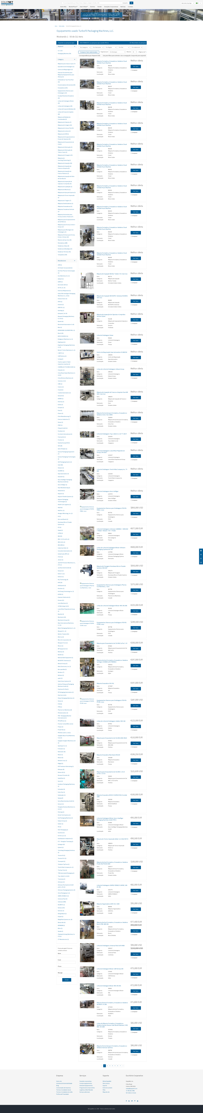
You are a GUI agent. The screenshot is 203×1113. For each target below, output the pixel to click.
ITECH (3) (60, 557)
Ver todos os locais (131, 1093)
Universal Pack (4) (62, 899)
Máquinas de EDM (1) (63, 134)
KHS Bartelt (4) (62, 585)
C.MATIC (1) (61, 353)
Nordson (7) (61, 672)
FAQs (104, 1090)
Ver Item (135, 66)
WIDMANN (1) (61, 925)
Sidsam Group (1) (62, 821)
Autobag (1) (61, 310)
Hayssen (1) (61, 493)
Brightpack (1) (61, 342)
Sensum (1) (61, 804)
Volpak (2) (60, 916)
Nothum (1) (61, 675)
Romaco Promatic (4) (63, 775)
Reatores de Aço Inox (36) (64, 240)
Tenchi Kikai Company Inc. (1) (65, 867)
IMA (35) (60, 536)
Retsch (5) (60, 757)
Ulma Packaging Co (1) (64, 893)
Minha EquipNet (107, 1081)
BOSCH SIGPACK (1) (63, 336)
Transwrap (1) (61, 879)
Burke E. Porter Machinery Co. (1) (66, 350)
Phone (59, 966)
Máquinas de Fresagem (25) (65, 155)
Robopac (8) (61, 769)
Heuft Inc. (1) (61, 510)
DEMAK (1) (60, 398)
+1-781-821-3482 (130, 1091)
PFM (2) (60, 707)
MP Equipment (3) (62, 649)
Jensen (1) (60, 560)
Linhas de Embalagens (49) (65, 106)
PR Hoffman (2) (62, 721)
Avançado (125, 3)
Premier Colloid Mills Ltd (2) (65, 724)
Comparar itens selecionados (88, 52)
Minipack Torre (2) (63, 643)
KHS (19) (60, 582)
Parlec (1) (60, 701)
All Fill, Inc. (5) (61, 288)
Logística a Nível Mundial (86, 1090)
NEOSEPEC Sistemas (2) (64, 660)
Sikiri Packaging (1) (63, 830)
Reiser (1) (60, 755)
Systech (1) (61, 847)
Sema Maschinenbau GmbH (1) (66, 801)
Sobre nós (59, 1081)
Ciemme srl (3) (62, 381)
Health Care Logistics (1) (64, 504)
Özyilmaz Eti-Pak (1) (63, 689)
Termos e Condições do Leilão (64, 1092)
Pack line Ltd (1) (62, 695)
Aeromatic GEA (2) (63, 285)
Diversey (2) (61, 401)
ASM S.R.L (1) (61, 307)
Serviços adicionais (85, 1092)
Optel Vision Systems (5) (64, 681)
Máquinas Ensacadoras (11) (65, 206)
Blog (57, 1085)
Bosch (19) (60, 333)
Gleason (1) (61, 468)
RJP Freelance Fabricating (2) (66, 766)
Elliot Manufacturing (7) (64, 416)
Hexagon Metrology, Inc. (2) (65, 513)
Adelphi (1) (61, 279)
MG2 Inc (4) (61, 637)
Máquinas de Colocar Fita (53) (66, 128)
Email (59, 960)
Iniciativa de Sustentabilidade (64, 1083)
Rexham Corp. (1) (62, 760)
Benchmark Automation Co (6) (66, 324)
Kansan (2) (61, 571)
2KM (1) (60, 265)
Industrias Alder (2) (63, 548)
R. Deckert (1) (61, 749)
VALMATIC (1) (61, 905)
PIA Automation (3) (63, 713)
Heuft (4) (60, 507)
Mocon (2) (60, 646)
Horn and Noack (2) (63, 519)
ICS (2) (59, 527)
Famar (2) (60, 422)
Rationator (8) (61, 752)
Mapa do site (106, 1092)
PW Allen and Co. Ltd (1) (64, 732)
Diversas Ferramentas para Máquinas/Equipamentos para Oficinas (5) (66, 75)
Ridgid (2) (60, 763)
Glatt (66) (60, 465)
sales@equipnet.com (131, 1088)
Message (60, 973)
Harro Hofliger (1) (62, 485)
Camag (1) (60, 359)
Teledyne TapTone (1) (63, 864)
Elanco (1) (60, 413)
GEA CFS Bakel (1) (62, 449)
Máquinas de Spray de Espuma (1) (67, 192)
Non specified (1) (62, 669)
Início (56, 26)
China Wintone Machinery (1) (65, 378)
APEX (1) (60, 301)
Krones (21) (61, 600)
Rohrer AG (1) (61, 772)
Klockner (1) (61, 588)
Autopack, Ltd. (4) (62, 313)
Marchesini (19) (62, 617)
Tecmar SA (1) (61, 855)
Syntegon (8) (61, 844)
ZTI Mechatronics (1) (63, 939)
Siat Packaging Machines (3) (65, 818)
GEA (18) (60, 446)
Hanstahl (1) (61, 476)
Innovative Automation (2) (65, 551)
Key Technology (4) (63, 579)
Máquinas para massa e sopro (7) (66, 64)
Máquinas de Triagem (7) (64, 200)
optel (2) (60, 678)
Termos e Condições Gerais (63, 1090)
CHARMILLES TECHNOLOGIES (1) (66, 367)
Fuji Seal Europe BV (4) (64, 443)
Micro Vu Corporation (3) (64, 640)
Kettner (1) (61, 577)
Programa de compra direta (87, 1088)
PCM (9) (60, 704)
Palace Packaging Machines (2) (66, 698)
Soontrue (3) (61, 833)
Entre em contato (107, 1088)
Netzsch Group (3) (62, 663)
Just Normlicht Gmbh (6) (64, 568)
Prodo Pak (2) (61, 730)
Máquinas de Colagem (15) (65, 125)
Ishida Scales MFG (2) (63, 554)
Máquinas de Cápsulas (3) (64, 122)
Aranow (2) (61, 304)
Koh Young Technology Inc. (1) (66, 591)
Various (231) (61, 908)
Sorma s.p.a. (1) (62, 835)
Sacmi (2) (60, 781)
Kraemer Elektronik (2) (64, 597)
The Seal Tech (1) (62, 870)
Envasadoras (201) (63, 88)
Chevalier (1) (61, 370)
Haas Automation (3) (63, 474)
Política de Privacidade (62, 1094)
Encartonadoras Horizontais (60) (66, 85)
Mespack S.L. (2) (62, 631)
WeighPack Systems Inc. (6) (65, 919)
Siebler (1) (60, 824)
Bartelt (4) (60, 321)
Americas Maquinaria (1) (64, 290)
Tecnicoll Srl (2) (62, 858)
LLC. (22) (60, 50)
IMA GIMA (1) (61, 545)
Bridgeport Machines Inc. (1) (65, 339)
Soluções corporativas (86, 1081)
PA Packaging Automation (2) (66, 692)
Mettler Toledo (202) (63, 634)
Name (59, 953)
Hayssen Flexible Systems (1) (65, 496)
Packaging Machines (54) (64, 53)
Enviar (67, 980)
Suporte (105, 1085)
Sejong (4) (60, 798)
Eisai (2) (60, 410)
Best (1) (60, 327)
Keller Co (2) (61, 574)
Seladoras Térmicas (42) (64, 252)
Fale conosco (106, 1083)
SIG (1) (59, 827)
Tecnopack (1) (61, 861)
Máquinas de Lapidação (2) (65, 186)
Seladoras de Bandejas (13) (65, 249)
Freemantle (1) (62, 437)
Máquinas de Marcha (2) (64, 189)
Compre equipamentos (86, 1083)
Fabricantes (61, 26)
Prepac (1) (60, 727)
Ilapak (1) (60, 530)
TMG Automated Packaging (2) (66, 873)
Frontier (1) (61, 440)
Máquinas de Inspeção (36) (65, 163)
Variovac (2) (61, 911)
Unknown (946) (62, 902)
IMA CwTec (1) (61, 542)
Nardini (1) (60, 654)
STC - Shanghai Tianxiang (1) (65, 841)
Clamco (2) (61, 387)
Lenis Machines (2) (63, 603)
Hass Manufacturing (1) (64, 487)
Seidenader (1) (61, 795)
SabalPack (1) (61, 778)
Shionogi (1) (61, 812)
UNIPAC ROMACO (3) (63, 896)
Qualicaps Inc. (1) (62, 746)
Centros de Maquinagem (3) (65, 69)
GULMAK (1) (61, 471)
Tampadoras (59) (62, 255)
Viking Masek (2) (62, 913)
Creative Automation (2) (64, 393)
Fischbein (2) (61, 431)
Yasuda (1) (60, 931)
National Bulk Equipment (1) (65, 657)
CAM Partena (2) (62, 356)
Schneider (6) (61, 789)
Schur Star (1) (61, 792)
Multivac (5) (61, 652)
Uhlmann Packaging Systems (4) (66, 890)
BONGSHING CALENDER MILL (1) (66, 330)
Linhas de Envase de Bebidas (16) (66, 109)
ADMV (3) (60, 282)
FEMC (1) (60, 425)
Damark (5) (61, 396)
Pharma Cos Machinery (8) (65, 710)
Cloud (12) (60, 390)
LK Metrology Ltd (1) (63, 606)
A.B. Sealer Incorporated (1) (65, 268)
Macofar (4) (61, 614)
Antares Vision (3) (62, 299)
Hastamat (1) (61, 490)
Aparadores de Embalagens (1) (66, 66)
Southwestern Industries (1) (65, 838)
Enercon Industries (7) (64, 419)
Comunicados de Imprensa (63, 1088)
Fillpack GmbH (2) (62, 428)
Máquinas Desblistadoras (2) (65, 203)
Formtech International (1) (65, 434)
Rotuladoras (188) (62, 243)
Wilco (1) (60, 928)
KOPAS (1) (60, 594)
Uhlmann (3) (61, 882)
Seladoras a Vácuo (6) (63, 246)
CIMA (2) (60, 384)
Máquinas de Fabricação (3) (65, 147)
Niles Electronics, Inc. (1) (64, 666)
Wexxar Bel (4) (61, 922)
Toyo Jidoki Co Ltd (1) (63, 876)
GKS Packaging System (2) (65, 462)
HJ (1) (59, 516)
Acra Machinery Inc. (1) (64, 276)
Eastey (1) (60, 404)
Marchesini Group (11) (63, 620)
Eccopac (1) (61, 407)
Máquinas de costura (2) (64, 131)
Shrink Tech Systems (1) (64, 815)
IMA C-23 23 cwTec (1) (63, 539)
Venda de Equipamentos (86, 1085)
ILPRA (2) (60, 533)
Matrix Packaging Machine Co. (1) (66, 628)
